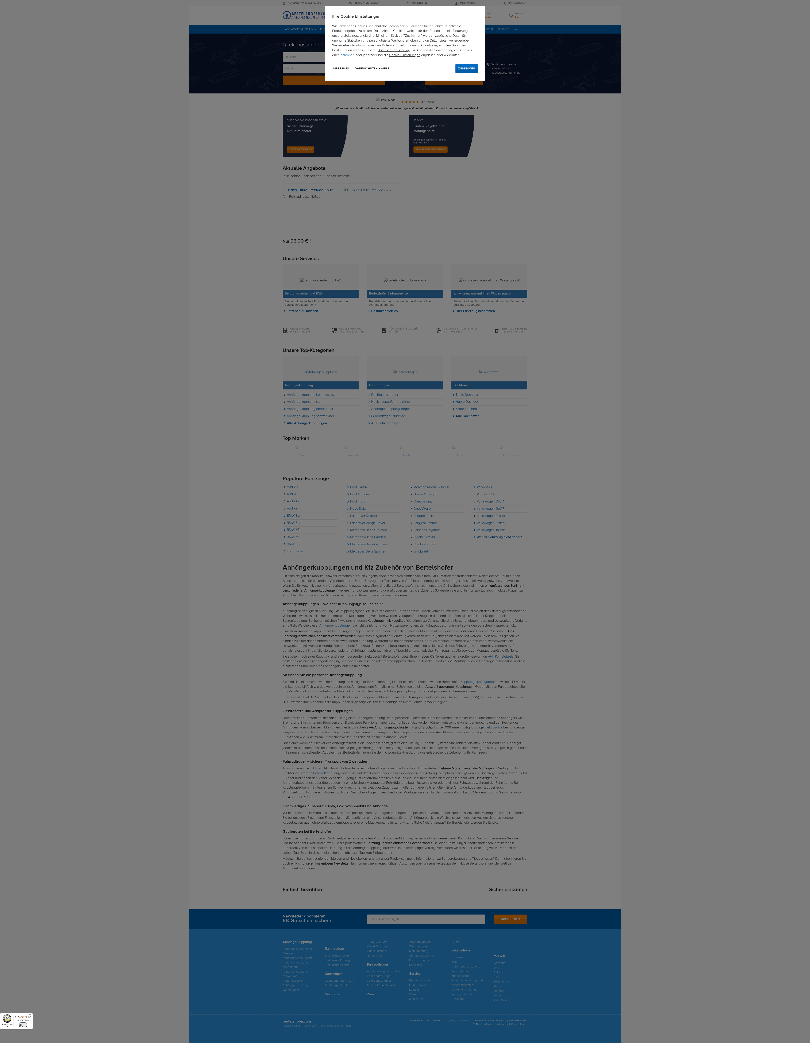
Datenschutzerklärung (394, 50)
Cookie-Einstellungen (404, 55)
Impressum (340, 68)
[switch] (23, 1024)
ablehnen (347, 55)
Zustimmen (466, 68)
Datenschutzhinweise (372, 68)
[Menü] (30, 1015)
